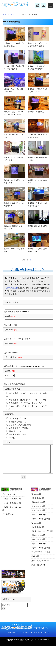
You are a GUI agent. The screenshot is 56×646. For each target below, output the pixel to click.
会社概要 (11, 632)
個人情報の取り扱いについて (41, 632)
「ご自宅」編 (7, 514)
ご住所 (10, 371)
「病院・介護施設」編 (11, 498)
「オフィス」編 (8, 494)
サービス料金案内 (22, 632)
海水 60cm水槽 (38, 535)
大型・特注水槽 (38, 565)
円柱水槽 (35, 556)
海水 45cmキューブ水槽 (42, 531)
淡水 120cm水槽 (39, 514)
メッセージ (10, 442)
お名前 (8, 316)
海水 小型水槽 (38, 527)
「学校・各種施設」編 (11, 503)
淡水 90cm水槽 (38, 510)
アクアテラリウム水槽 (40, 552)
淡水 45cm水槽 (38, 502)
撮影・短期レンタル (40, 560)
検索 (3, 608)
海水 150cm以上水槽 (41, 548)
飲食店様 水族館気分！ (37, 112)
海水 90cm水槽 (38, 539)
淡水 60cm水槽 (38, 506)
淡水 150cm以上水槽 (41, 519)
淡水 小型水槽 (38, 498)
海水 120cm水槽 (39, 543)
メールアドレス (11, 357)
